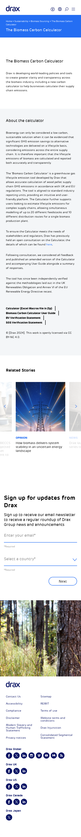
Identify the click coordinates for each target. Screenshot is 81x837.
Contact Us (13, 696)
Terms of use (48, 710)
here (49, 244)
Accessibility (14, 703)
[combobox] (40, 562)
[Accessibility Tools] (52, 7)
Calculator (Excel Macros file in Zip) (29, 308)
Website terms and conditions (52, 719)
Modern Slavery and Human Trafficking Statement (19, 727)
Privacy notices (16, 737)
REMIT (44, 703)
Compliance (13, 710)
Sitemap (45, 696)
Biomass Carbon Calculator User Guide (30, 313)
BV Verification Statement (23, 318)
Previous (5, 406)
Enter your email (20, 535)
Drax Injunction (50, 727)
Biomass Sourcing (40, 21)
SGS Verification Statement (24, 322)
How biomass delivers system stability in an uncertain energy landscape (39, 447)
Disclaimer (13, 718)
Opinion (21, 438)
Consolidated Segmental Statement (56, 736)
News (73, 438)
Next (76, 406)
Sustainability (21, 21)
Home (9, 21)
